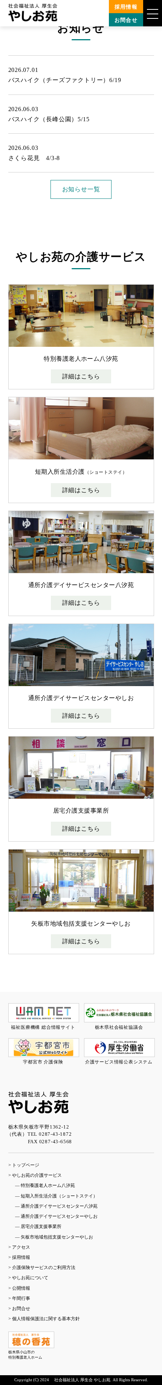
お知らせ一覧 (81, 189)
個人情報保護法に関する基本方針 (46, 1318)
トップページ (25, 1165)
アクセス (21, 1247)
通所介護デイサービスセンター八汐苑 (59, 1206)
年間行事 (21, 1298)
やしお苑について (30, 1277)
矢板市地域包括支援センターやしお (57, 1237)
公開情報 (21, 1288)
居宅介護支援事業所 (41, 1226)
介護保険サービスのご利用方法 (43, 1267)
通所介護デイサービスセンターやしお (59, 1216)
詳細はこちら (81, 376)
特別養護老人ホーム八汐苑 (48, 1185)
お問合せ (126, 20)
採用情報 (126, 7)
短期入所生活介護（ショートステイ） (59, 1196)
